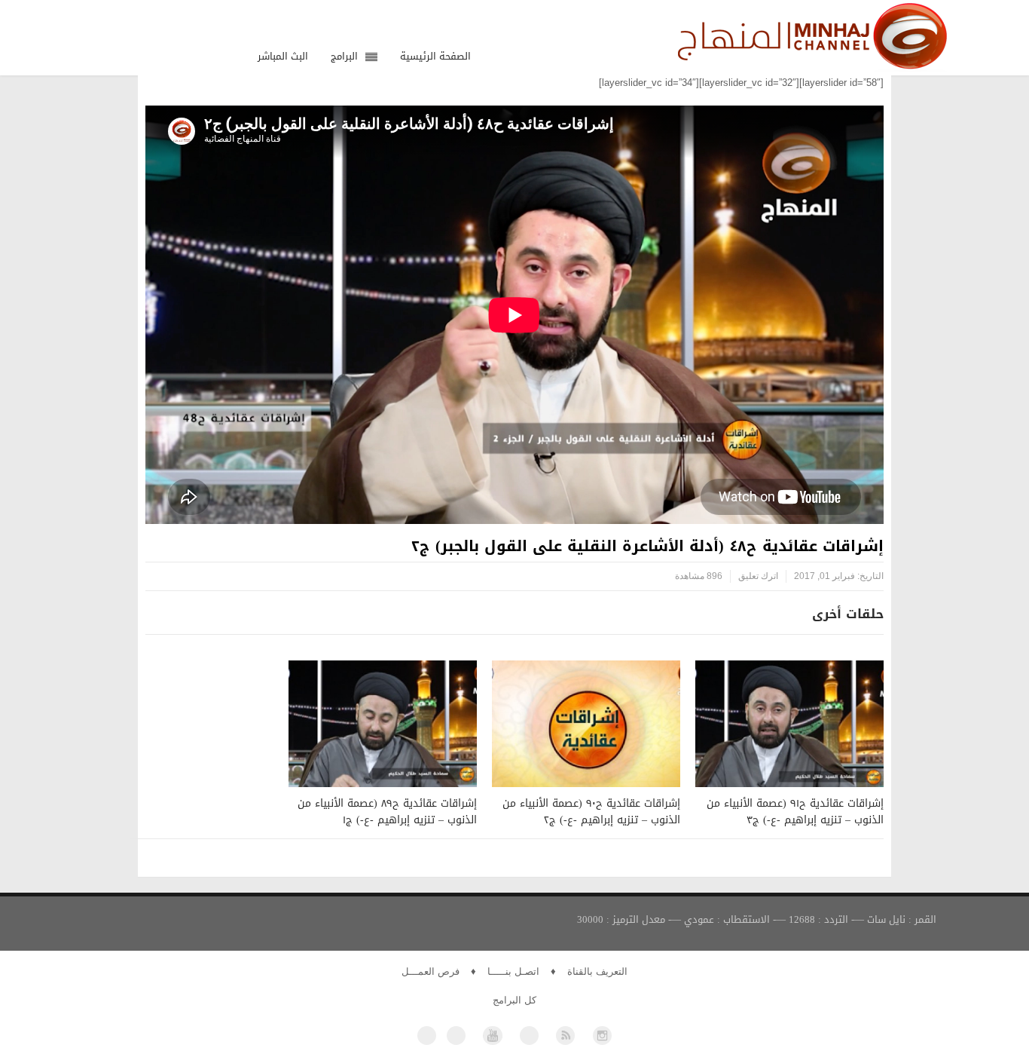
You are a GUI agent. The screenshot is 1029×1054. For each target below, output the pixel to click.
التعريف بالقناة (597, 971)
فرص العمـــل (431, 971)
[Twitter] (456, 1035)
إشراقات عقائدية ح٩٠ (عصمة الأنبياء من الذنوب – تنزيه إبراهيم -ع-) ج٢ (591, 811)
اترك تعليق (758, 576)
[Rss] (565, 1035)
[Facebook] (426, 1035)
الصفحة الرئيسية (435, 56)
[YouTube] (492, 1035)
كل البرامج (514, 1000)
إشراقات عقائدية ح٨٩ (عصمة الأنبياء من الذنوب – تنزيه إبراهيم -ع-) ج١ (387, 811)
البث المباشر (283, 56)
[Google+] (529, 1035)
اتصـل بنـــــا (513, 971)
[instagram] (602, 1035)
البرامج (344, 56)
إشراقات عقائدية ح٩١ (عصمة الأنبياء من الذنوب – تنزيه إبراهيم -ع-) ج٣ (795, 811)
